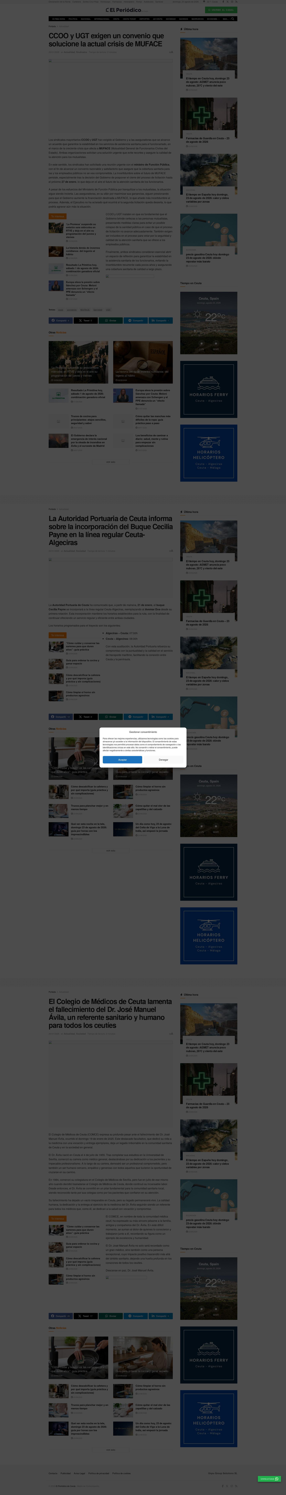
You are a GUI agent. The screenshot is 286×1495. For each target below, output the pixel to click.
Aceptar (122, 759)
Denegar (163, 759)
